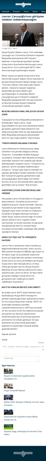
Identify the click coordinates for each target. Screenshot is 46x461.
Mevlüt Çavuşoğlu (22, 346)
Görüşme (11, 346)
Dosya (26, 11)
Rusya (41, 342)
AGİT (4, 346)
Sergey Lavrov (35, 346)
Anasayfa (5, 11)
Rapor (35, 11)
